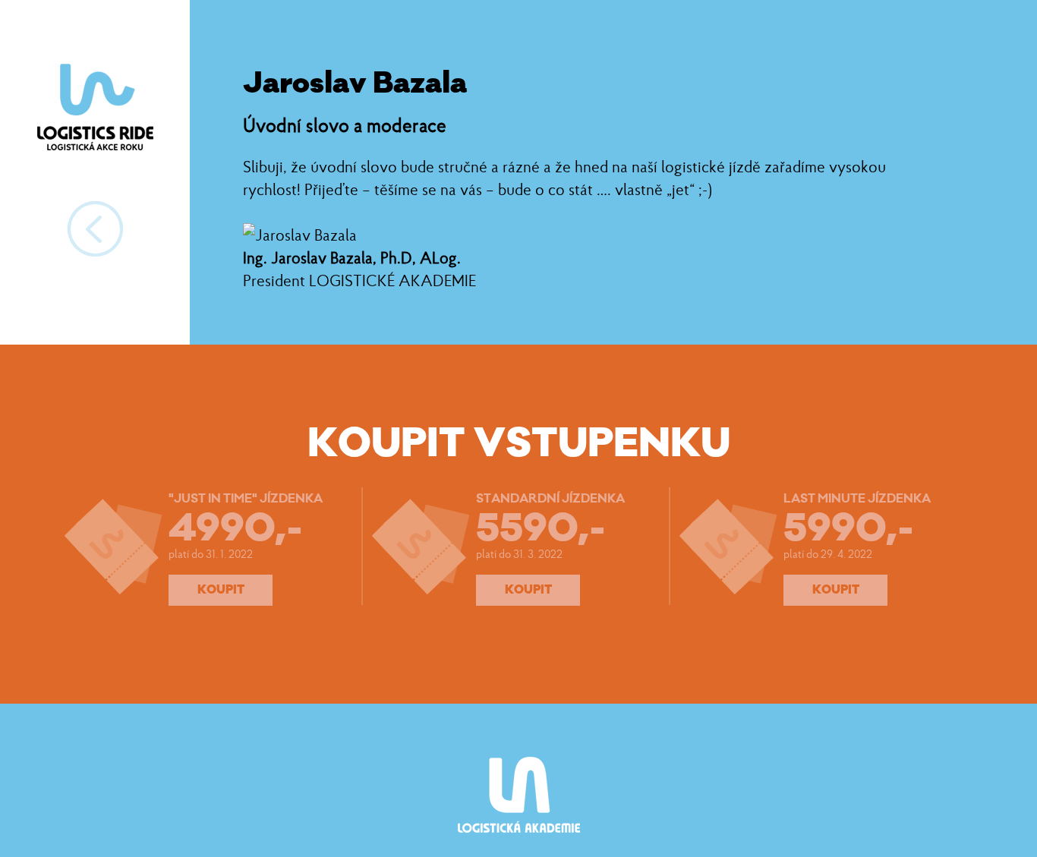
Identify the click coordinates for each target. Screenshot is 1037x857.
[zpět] (95, 229)
